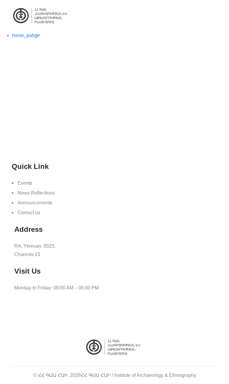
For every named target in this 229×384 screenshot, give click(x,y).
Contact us (29, 212)
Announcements (35, 202)
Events (25, 183)
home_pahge (26, 35)
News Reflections (36, 192)
